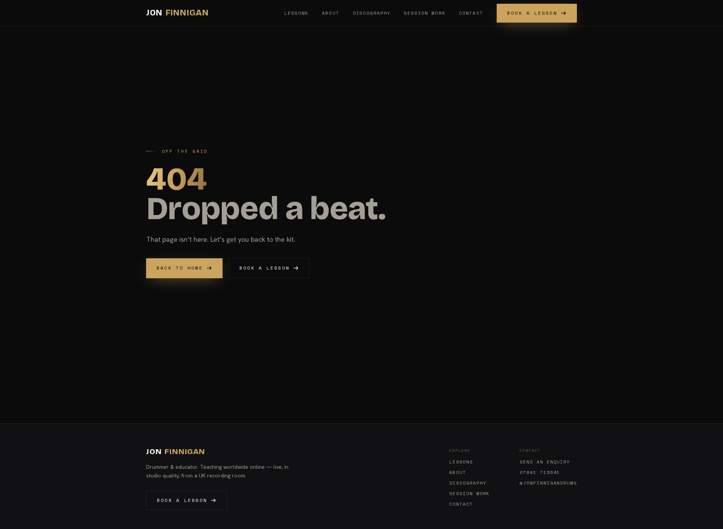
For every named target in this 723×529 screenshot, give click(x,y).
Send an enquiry (545, 462)
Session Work (424, 13)
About (330, 13)
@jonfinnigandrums (548, 483)
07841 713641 (540, 473)
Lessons (296, 13)
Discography (371, 13)
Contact (471, 13)
